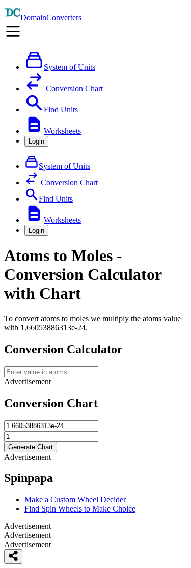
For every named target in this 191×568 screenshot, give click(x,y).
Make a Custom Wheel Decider (75, 499)
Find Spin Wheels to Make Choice (79, 508)
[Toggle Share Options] (13, 556)
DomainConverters (50, 17)
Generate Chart (30, 447)
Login (36, 141)
